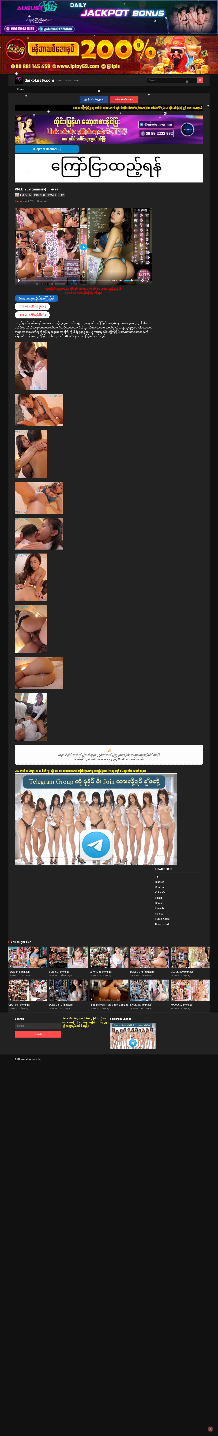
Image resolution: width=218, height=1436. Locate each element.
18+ (157, 876)
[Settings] (142, 280)
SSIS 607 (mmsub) (59, 971)
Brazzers (160, 887)
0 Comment (42, 201)
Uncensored (162, 924)
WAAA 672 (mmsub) (182, 1004)
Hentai (158, 897)
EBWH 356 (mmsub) (101, 971)
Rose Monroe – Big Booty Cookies (109, 1004)
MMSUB (52, 195)
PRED (61, 195)
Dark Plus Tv (25, 195)
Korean (159, 903)
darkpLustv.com (39, 80)
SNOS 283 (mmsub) (141, 1004)
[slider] (66, 280)
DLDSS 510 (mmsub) (61, 1004)
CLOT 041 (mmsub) (19, 1004)
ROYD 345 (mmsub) (19, 971)
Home (20, 89)
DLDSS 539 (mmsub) (182, 971)
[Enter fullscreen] (147, 280)
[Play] (19, 280)
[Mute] (121, 280)
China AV (160, 892)
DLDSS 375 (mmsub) (142, 971)
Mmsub (18, 201)
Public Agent (162, 918)
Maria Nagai (39, 195)
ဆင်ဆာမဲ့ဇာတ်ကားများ (124, 99)
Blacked (159, 881)
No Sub (159, 913)
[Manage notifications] (210, 1429)
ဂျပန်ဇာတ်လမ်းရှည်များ (94, 99)
